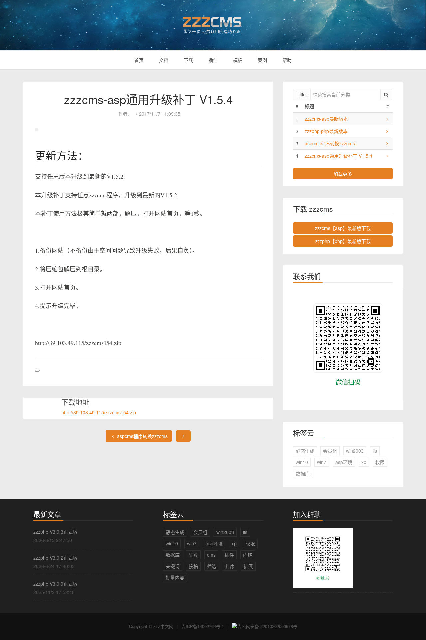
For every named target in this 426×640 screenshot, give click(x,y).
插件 (213, 60)
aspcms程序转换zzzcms (142, 436)
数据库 (303, 473)
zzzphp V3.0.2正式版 (55, 557)
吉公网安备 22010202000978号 (267, 626)
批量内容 (175, 577)
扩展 (248, 566)
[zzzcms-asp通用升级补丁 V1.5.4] (387, 155)
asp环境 (343, 462)
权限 (380, 462)
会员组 (330, 450)
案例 (262, 60)
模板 (237, 60)
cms (211, 554)
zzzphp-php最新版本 (326, 131)
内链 (247, 554)
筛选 (211, 566)
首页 (139, 60)
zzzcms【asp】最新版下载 (343, 228)
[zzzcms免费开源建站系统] (213, 22)
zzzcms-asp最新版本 (326, 118)
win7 (321, 462)
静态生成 (305, 450)
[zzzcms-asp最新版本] (387, 118)
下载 (188, 60)
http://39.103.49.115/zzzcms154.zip (98, 412)
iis (375, 450)
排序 (230, 566)
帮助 (287, 60)
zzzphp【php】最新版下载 (343, 241)
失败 (193, 554)
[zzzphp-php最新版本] (387, 131)
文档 (163, 60)
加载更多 (342, 173)
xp (363, 462)
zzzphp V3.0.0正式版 (55, 583)
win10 (302, 462)
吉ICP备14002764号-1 (202, 626)
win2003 (355, 450)
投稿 (193, 566)
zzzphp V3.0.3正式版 (55, 531)
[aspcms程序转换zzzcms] (387, 143)
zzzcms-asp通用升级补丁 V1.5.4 (338, 155)
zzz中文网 (163, 626)
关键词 (173, 566)
